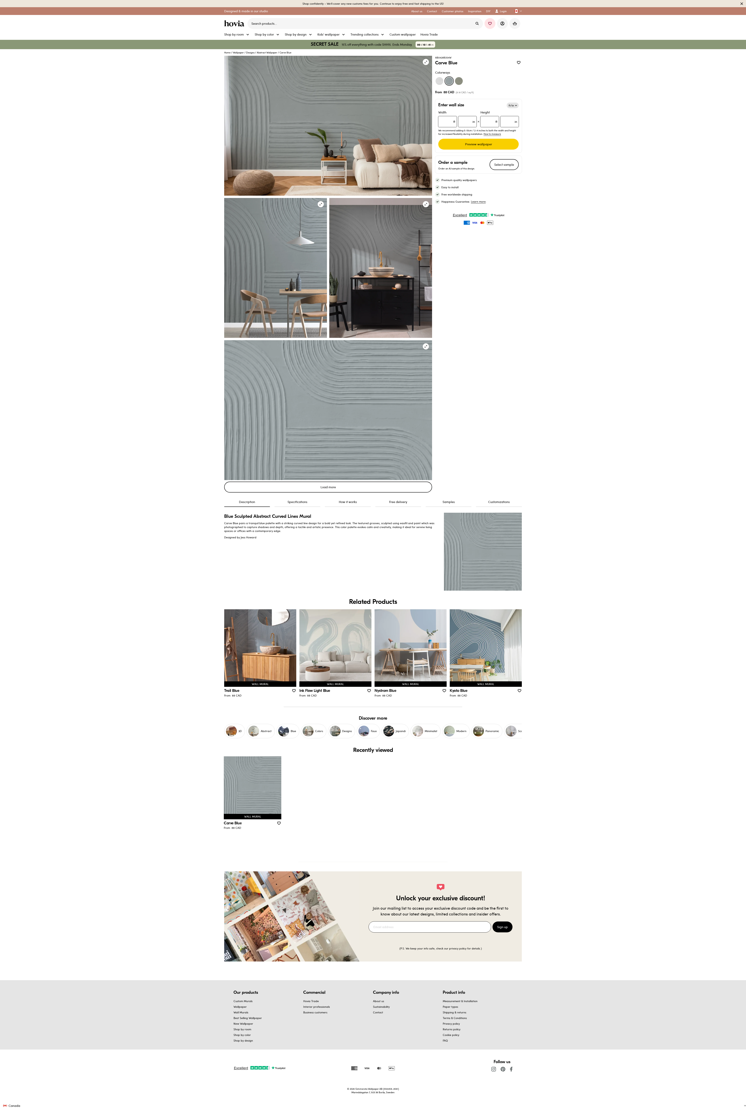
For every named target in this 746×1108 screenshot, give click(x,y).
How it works (348, 502)
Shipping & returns (454, 1012)
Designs (250, 52)
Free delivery (398, 502)
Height (498, 117)
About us (378, 1001)
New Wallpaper (243, 1023)
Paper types (450, 1007)
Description (247, 502)
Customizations (499, 502)
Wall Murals (241, 1012)
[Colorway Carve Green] (459, 81)
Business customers (315, 1012)
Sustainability (381, 1007)
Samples (449, 502)
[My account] (502, 23)
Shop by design (243, 1040)
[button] (516, 11)
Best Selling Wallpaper (248, 1018)
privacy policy (457, 948)
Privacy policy (451, 1023)
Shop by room (242, 1029)
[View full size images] (426, 62)
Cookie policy (451, 1035)
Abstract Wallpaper (267, 52)
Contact (378, 1012)
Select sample (504, 164)
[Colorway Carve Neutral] (439, 81)
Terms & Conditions (455, 1018)
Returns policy (451, 1029)
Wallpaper (238, 52)
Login (503, 11)
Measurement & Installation (460, 1001)
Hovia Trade (311, 1001)
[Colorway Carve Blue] (449, 81)
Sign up (502, 927)
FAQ (445, 1040)
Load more (328, 487)
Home (227, 52)
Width (456, 117)
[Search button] (477, 23)
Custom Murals (243, 1001)
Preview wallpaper (478, 144)
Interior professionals (316, 1007)
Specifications (297, 502)
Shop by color (242, 1035)
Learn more (478, 201)
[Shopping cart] (514, 23)
